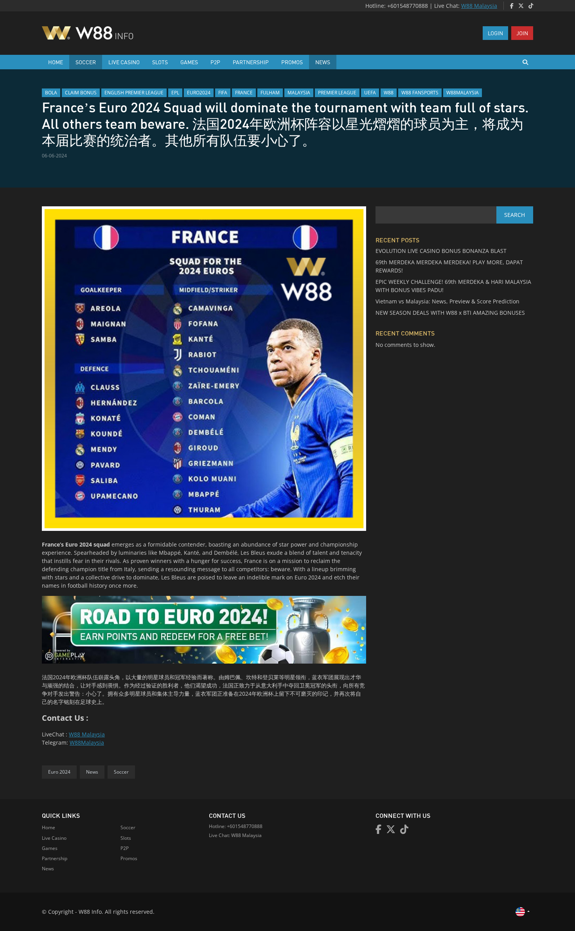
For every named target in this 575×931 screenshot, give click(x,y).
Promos (292, 61)
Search (514, 214)
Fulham (270, 92)
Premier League (337, 92)
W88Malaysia (87, 742)
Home (55, 61)
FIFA (222, 92)
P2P (215, 61)
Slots (160, 61)
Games (189, 61)
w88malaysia (462, 92)
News (322, 61)
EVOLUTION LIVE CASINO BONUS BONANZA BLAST (441, 250)
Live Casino (124, 61)
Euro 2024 (59, 772)
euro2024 (198, 92)
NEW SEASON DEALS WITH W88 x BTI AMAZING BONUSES (450, 312)
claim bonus (81, 92)
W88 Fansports (419, 92)
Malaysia (299, 92)
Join (522, 32)
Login (495, 32)
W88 (389, 92)
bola (51, 92)
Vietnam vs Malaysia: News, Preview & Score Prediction (447, 301)
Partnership (251, 61)
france (244, 92)
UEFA (370, 92)
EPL (175, 92)
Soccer (85, 61)
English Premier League (134, 92)
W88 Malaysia (479, 5)
